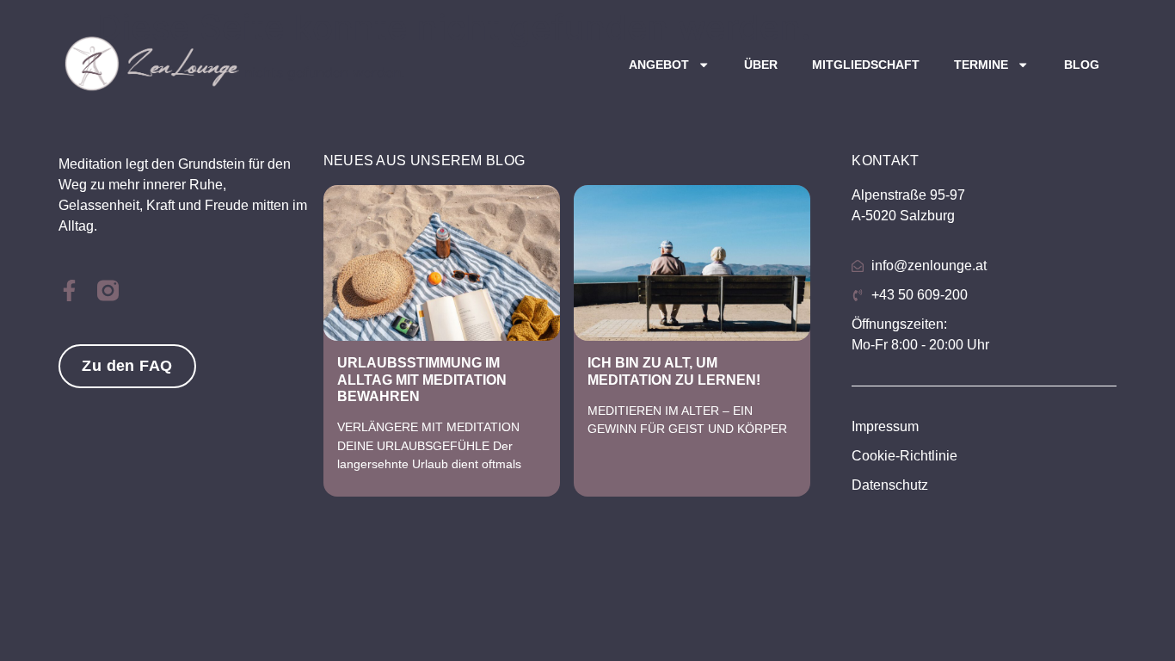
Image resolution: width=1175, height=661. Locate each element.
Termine (981, 64)
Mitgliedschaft (866, 64)
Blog (1081, 64)
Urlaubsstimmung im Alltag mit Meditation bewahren (422, 379)
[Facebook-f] (69, 290)
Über (761, 64)
